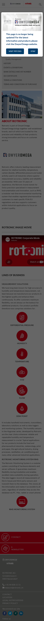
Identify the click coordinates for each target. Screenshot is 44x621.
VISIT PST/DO (15, 51)
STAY (33, 51)
